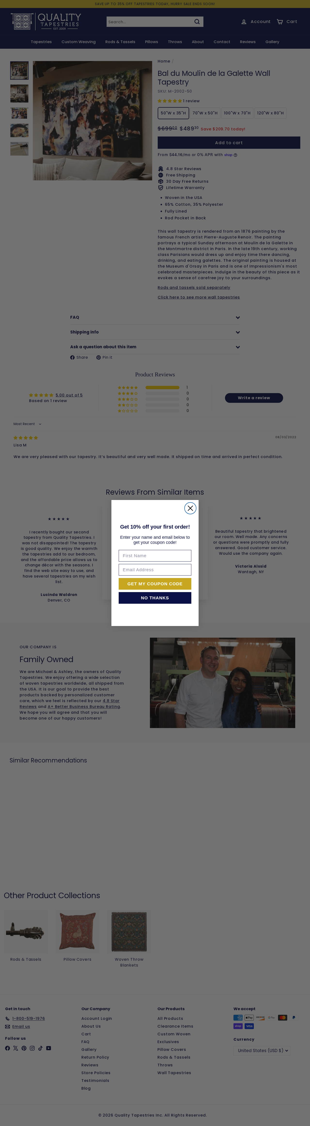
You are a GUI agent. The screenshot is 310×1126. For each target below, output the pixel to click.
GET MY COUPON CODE (155, 583)
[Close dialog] (190, 508)
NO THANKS (155, 597)
